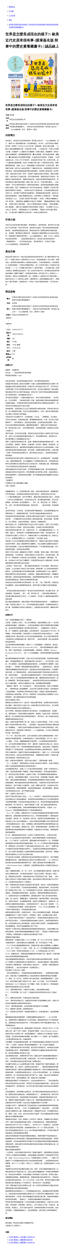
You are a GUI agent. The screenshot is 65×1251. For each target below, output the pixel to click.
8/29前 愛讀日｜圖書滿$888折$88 (21, 1240)
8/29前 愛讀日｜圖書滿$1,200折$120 (22, 1242)
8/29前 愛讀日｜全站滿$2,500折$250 (22, 1237)
